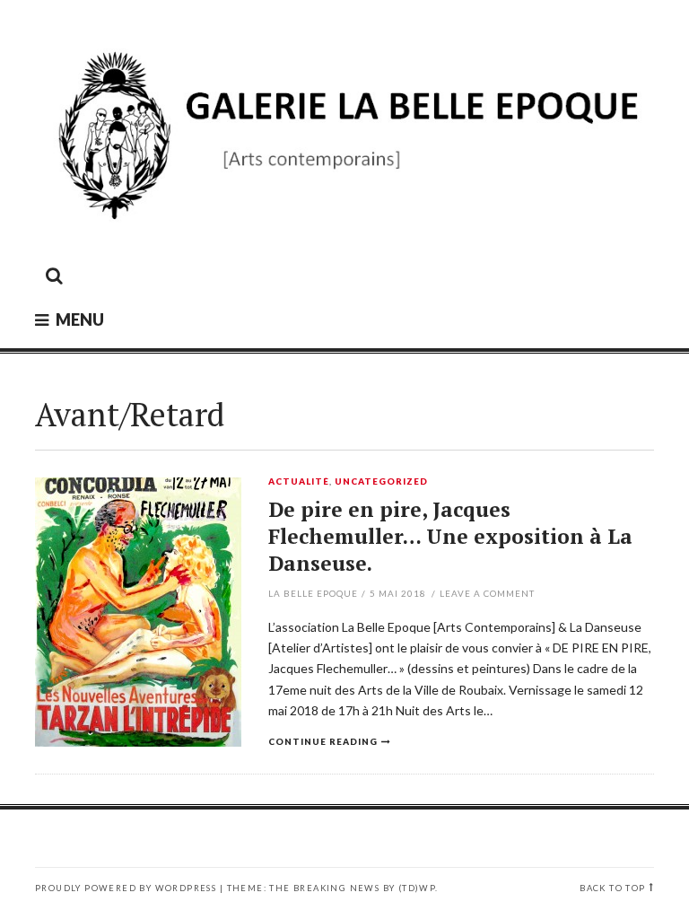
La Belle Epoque (313, 593)
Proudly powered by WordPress (125, 888)
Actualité (298, 481)
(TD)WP (416, 888)
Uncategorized (381, 481)
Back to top (612, 888)
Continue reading (323, 741)
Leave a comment (487, 593)
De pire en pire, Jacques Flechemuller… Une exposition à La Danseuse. (450, 536)
